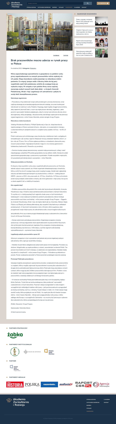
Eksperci (54, 7)
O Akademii (77, 7)
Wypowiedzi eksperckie (44, 7)
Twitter (65, 55)
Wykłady (61, 7)
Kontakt (84, 7)
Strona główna (31, 7)
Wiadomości (69, 7)
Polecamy (33, 68)
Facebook (56, 55)
